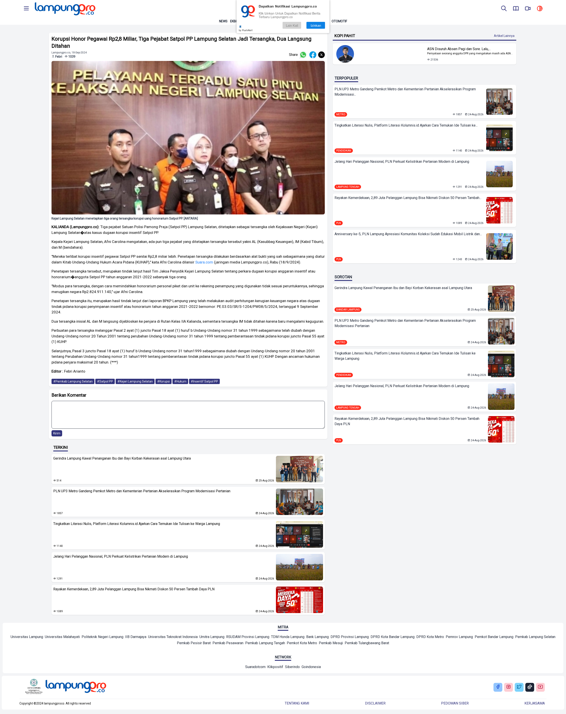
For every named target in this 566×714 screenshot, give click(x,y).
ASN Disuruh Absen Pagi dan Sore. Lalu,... (459, 49)
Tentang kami (297, 703)
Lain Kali (292, 25)
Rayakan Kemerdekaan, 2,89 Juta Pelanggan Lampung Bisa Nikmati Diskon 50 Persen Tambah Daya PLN (133, 589)
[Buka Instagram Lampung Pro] (508, 687)
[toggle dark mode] (540, 8)
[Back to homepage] (64, 9)
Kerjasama (534, 703)
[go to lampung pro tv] (528, 8)
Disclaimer (375, 703)
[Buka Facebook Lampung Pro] (498, 687)
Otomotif (339, 21)
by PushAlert (245, 30)
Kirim (56, 433)
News (223, 21)
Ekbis (234, 21)
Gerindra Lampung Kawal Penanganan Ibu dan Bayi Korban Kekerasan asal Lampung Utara (122, 458)
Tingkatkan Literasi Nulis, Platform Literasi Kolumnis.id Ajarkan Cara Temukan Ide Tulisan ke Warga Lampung (136, 524)
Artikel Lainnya (504, 36)
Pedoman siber (455, 703)
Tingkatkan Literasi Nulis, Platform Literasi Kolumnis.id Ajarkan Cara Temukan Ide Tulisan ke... (406, 125)
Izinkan (316, 25)
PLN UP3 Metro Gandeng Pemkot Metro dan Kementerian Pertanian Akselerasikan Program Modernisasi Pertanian (141, 491)
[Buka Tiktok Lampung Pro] (529, 687)
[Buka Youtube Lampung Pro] (540, 687)
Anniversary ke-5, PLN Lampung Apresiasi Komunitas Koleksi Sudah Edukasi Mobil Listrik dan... (408, 234)
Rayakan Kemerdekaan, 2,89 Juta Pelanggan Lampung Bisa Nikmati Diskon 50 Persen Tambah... (408, 198)
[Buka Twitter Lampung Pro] (519, 687)
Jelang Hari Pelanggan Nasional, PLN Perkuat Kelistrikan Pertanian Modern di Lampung (120, 556)
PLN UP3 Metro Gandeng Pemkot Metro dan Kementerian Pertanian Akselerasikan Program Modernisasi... (405, 92)
